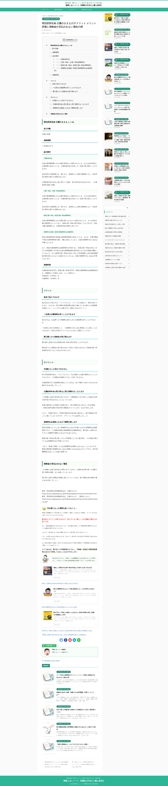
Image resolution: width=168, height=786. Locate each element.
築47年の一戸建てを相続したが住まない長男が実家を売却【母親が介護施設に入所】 (67, 630)
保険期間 (54, 52)
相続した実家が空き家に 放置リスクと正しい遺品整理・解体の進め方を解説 (122, 197)
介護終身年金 (63, 59)
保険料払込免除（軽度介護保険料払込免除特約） (73, 69)
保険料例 (54, 75)
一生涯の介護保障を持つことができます (65, 88)
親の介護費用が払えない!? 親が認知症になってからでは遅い (60, 607)
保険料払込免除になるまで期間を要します (66, 108)
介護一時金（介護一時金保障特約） (71, 62)
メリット (52, 81)
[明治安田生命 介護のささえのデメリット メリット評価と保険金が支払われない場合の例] (74, 640)
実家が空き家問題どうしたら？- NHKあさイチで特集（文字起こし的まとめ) (121, 65)
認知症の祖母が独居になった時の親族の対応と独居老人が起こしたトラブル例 (122, 34)
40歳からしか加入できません (61, 100)
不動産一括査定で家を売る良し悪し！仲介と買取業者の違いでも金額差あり (64, 634)
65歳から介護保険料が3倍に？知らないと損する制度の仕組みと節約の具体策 (122, 168)
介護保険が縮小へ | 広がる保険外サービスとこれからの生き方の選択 (122, 182)
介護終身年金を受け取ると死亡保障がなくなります (69, 104)
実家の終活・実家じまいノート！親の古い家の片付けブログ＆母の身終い (84, 778)
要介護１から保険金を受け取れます (63, 91)
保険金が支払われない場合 (58, 114)
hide (75, 40)
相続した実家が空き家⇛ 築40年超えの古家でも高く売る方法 (60, 583)
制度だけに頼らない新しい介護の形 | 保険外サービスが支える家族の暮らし (122, 154)
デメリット (53, 97)
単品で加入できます (57, 84)
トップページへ (45, 9)
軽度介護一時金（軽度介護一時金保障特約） (74, 65)
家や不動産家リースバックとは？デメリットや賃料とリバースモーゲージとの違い (122, 93)
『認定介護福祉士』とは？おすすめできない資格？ (72, 744)
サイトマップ (72, 9)
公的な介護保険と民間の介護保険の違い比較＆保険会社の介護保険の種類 (122, 123)
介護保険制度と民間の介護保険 (52, 660)
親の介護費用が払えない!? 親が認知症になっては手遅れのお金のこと (122, 79)
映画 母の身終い (58, 9)
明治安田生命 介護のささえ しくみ (60, 45)
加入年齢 (53, 48)
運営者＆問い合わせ (87, 9)
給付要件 (54, 56)
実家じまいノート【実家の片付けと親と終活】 (84, 5)
